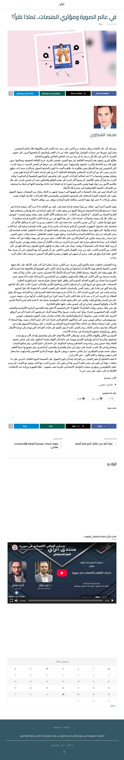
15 (109, 688)
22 (109, 694)
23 (93, 694)
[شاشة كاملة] (11, 600)
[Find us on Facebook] (68, 751)
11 (63, 681)
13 (30, 681)
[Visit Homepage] (62, 5)
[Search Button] (10, 4)
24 (78, 694)
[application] (62, 573)
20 (30, 688)
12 (47, 681)
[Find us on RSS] (55, 751)
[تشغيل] (112, 600)
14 (15, 681)
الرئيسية (56, 727)
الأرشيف (66, 727)
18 (63, 688)
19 (47, 688)
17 (78, 688)
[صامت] (16, 600)
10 (78, 681)
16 (93, 688)
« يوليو (113, 706)
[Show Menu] (113, 4)
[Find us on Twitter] (64, 751)
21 (15, 688)
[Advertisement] (62, 631)
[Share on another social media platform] (10, 93)
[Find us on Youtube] (60, 751)
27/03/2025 (111, 24)
